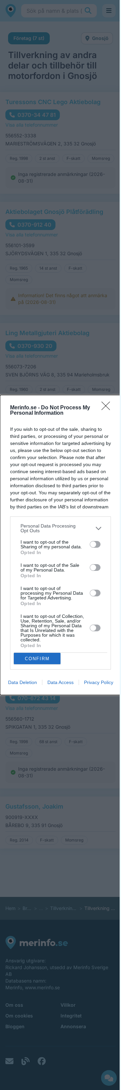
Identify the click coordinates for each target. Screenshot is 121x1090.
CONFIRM (37, 658)
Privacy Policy (98, 682)
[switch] (95, 544)
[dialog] (60, 545)
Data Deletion (22, 682)
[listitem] (60, 528)
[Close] (108, 408)
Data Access (60, 682)
